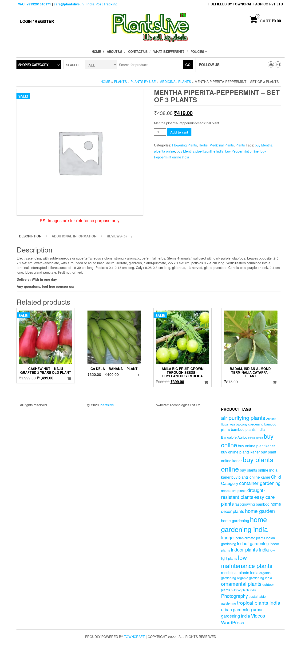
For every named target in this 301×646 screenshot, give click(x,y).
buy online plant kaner (256, 445)
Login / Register (37, 21)
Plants (120, 81)
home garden (260, 510)
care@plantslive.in (69, 4)
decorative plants (233, 490)
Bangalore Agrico (234, 437)
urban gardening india (242, 612)
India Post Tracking (102, 4)
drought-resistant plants (243, 493)
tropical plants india (258, 602)
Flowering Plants (184, 145)
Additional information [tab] (74, 236)
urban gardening (236, 609)
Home (96, 51)
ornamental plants (241, 583)
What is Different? (168, 51)
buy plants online (247, 464)
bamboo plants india (248, 429)
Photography (234, 595)
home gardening (235, 520)
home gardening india (244, 524)
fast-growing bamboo (252, 504)
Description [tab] (30, 236)
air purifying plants (243, 417)
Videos (258, 615)
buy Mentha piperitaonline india (200, 151)
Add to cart (179, 132)
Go (187, 64)
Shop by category (33, 64)
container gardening (260, 483)
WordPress (232, 622)
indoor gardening (253, 543)
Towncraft (134, 636)
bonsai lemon (255, 437)
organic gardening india (254, 577)
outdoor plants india (243, 590)
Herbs (203, 145)
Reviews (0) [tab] (117, 236)
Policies (197, 51)
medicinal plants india (239, 572)
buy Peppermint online (242, 151)
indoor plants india (250, 549)
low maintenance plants (246, 561)
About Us (114, 51)
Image (227, 537)
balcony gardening (249, 423)
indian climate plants (250, 537)
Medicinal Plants (175, 81)
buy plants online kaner (250, 477)
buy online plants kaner (240, 451)
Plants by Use (143, 81)
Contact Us (137, 51)
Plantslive (107, 404)
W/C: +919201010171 (34, 4)
